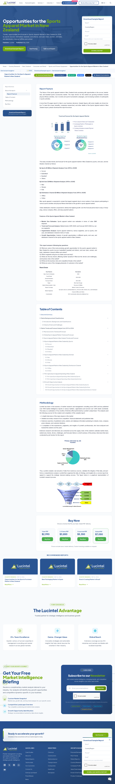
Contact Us (28, 769)
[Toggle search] (110, 2)
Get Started (99, 735)
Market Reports (75, 759)
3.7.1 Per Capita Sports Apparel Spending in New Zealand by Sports (62, 376)
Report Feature (12, 94)
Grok (89, 75)
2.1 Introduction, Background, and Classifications (56, 321)
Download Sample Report (14, 49)
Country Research (14, 66)
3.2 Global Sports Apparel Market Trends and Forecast (58, 335)
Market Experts (29, 759)
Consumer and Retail (39, 66)
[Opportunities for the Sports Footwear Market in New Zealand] (20, 566)
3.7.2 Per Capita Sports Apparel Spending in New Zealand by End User (63, 379)
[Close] (109, 739)
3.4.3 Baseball (49, 349)
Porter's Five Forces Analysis (79, 772)
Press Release (29, 776)
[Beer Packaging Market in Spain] (57, 566)
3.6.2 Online (48, 370)
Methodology (9, 100)
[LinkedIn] (4, 765)
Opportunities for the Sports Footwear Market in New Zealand (18, 580)
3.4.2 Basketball (49, 346)
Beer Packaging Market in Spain (52, 579)
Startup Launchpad (31, 772)
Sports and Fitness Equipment (58, 66)
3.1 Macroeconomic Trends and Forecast (54, 331)
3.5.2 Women (48, 360)
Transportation (52, 762)
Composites (52, 766)
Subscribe (100, 688)
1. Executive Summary (46, 314)
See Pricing (33, 49)
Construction (52, 755)
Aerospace (51, 772)
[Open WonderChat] (110, 779)
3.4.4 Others (48, 351)
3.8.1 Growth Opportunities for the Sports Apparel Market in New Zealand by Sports (67, 384)
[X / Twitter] (9, 765)
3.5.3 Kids (47, 362)
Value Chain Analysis (76, 769)
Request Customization (102, 75)
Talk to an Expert (49, 49)
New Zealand (26, 66)
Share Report (60, 75)
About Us (28, 755)
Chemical (51, 752)
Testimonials (29, 762)
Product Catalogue (76, 776)
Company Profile (76, 766)
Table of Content (10, 97)
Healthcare (51, 769)
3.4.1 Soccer (48, 344)
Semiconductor (52, 759)
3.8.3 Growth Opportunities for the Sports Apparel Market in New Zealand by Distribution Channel (70, 390)
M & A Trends (74, 755)
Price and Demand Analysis (78, 752)
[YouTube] (4, 770)
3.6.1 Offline (48, 368)
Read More (8, 584)
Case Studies (29, 752)
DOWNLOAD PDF (97, 50)
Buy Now (7, 104)
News (27, 779)
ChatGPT (72, 75)
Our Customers (30, 766)
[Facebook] (14, 765)
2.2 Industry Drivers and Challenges (52, 325)
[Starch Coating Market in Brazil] (94, 566)
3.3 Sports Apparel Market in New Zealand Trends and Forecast (60, 338)
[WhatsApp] (18, 765)
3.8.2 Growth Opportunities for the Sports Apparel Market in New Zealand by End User (67, 387)
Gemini (81, 75)
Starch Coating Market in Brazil (89, 579)
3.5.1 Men (47, 357)
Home (4, 66)
